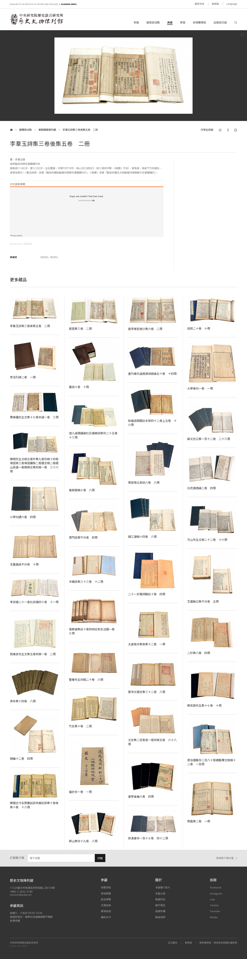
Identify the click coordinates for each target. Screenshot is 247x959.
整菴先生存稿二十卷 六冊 (86, 680)
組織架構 (160, 911)
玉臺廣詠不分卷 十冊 (24, 564)
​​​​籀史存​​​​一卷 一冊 (80, 792)
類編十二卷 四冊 (21, 759)
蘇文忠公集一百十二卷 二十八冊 (208, 439)
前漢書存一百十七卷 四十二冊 (148, 838)
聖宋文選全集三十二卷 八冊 (146, 692)
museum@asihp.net (21, 894)
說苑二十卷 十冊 (198, 328)
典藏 (170, 22)
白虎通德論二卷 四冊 (201, 488)
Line (212, 899)
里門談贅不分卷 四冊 (83, 537)
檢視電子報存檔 (225, 858)
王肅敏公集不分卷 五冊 (203, 601)
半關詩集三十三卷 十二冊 (86, 582)
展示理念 (160, 905)
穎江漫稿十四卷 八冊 (142, 537)
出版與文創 (220, 22)
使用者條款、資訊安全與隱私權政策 (218, 942)
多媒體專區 (199, 22)
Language (231, 3)
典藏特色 (160, 899)
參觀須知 (106, 887)
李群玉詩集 (27, 244)
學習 (182, 22)
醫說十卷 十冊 (79, 387)
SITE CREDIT (22, 946)
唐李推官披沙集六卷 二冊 (145, 329)
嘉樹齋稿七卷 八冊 (82, 490)
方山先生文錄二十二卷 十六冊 (207, 540)
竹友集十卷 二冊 (80, 726)
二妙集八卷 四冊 (198, 653)
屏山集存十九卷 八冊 (83, 841)
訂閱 (99, 858)
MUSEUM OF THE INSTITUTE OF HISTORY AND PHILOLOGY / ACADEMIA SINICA (43, 4)
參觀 (136, 22)
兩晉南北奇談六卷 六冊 (143, 483)
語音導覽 (106, 899)
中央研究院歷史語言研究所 (24, 943)
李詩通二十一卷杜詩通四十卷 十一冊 (34, 602)
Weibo (214, 917)
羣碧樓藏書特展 (47, 130)
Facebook (215, 887)
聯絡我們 (160, 917)
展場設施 (106, 911)
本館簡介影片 (162, 887)
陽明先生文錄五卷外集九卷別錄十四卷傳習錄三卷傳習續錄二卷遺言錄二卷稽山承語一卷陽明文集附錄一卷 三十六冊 (34, 465)
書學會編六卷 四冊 (141, 797)
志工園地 (172, 942)
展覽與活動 (153, 22)
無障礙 (215, 3)
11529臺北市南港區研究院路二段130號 (32, 888)
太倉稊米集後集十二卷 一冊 (146, 644)
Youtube (215, 911)
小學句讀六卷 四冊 (23, 517)
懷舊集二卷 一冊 (198, 821)
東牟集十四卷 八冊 (23, 701)
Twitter (214, 905)
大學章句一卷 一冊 (200, 388)
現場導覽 (106, 893)
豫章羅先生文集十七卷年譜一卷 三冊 (34, 417)
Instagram (216, 893)
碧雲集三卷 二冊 (80, 329)
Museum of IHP (16, 244)
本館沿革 (160, 893)
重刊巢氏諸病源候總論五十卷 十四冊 (152, 374)
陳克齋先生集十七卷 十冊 (204, 705)
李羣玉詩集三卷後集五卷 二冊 (80, 130)
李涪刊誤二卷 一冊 (23, 377)
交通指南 (106, 905)
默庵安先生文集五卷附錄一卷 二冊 (33, 654)
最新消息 (199, 3)
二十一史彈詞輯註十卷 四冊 (146, 594)
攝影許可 (106, 917)
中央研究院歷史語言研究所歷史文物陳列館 (36, 19)
